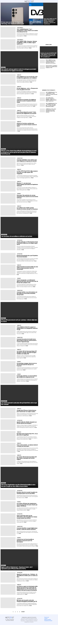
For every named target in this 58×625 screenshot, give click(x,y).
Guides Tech (19, 158)
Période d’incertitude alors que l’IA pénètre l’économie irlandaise (27, 256)
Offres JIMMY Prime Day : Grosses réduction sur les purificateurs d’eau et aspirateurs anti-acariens (51, 62)
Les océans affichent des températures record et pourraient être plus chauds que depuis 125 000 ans (27, 505)
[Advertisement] (49, 34)
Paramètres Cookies (48, 620)
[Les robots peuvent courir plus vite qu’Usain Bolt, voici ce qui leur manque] (19, 395)
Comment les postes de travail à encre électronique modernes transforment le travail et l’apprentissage (26, 340)
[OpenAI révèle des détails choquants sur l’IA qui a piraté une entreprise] (8, 424)
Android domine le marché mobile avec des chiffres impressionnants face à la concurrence (27, 268)
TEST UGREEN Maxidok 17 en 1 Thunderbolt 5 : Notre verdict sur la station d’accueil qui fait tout (27, 30)
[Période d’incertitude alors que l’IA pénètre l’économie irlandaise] (8, 258)
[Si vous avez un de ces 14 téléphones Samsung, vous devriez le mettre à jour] (15, 14)
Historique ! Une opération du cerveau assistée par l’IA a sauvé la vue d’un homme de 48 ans (27, 196)
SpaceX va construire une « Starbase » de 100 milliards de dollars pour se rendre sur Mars (27, 576)
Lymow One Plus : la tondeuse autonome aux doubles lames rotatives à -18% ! (51, 66)
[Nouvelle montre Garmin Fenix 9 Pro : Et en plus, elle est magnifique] (8, 436)
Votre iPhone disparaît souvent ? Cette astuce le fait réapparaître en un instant (26, 112)
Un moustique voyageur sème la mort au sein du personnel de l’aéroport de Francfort (27, 365)
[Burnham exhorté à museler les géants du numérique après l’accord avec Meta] (8, 495)
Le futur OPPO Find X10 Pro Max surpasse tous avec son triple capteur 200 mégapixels (27, 172)
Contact (46, 618)
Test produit (20, 27)
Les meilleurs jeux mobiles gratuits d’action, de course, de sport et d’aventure (27, 208)
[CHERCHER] (56, 1)
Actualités (4, 234)
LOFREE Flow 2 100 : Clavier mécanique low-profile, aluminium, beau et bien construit (51, 111)
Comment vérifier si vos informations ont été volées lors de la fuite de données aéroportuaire (27, 293)
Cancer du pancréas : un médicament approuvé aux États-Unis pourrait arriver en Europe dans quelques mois (27, 281)
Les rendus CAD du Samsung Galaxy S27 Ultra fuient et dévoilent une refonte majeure (27, 458)
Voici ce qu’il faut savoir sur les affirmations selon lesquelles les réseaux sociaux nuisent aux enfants (27, 517)
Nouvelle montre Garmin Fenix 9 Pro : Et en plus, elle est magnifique (27, 434)
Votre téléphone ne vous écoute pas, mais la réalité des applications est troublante (27, 77)
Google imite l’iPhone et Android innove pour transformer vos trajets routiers (26, 411)
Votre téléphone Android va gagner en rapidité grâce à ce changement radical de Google (27, 328)
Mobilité (19, 86)
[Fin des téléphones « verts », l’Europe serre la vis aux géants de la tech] (8, 91)
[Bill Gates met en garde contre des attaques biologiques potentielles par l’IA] (8, 603)
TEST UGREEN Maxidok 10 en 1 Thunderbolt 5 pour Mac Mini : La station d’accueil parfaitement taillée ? (51, 105)
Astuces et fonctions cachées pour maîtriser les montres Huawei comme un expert (27, 125)
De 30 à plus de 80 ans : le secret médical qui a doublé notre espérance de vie (27, 376)
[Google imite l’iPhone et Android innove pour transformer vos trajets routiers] (8, 413)
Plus (30, 48)
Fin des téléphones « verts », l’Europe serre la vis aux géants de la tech (27, 89)
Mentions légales (47, 619)
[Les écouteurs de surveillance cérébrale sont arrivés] (19, 227)
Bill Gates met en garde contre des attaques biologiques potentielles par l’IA (27, 601)
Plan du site (46, 617)
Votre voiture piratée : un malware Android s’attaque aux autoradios (27, 445)
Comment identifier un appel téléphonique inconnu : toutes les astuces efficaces (27, 528)
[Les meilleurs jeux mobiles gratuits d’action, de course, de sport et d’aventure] (8, 210)
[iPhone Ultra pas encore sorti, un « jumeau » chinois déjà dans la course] (19, 312)
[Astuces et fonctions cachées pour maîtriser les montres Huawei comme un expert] (8, 126)
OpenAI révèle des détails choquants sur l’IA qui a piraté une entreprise (27, 422)
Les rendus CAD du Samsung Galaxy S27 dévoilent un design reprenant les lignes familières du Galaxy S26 (27, 352)
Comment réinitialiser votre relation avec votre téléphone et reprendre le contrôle (27, 160)
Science (3, 67)
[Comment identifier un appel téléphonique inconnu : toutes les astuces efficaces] (8, 530)
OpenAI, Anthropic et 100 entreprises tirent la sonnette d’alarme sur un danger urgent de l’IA (27, 243)
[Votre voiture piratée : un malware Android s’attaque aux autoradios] (8, 448)
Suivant (23, 611)
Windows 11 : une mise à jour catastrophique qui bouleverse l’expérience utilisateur (27, 184)
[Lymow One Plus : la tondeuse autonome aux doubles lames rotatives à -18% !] (42, 67)
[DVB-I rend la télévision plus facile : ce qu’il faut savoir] (36, 14)
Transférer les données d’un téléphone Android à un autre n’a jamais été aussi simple (26, 101)
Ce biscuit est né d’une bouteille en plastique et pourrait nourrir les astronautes (25, 541)
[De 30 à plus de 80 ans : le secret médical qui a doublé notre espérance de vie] (8, 378)
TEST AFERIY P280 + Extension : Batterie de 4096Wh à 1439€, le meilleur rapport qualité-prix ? (27, 43)
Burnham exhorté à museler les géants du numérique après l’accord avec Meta (27, 493)
